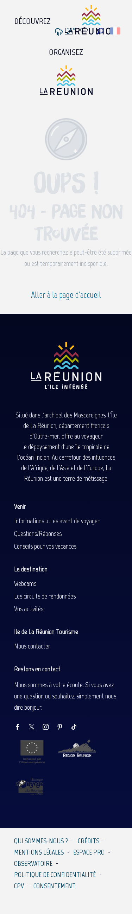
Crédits (88, 840)
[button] (100, 31)
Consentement (54, 885)
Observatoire (33, 863)
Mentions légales (39, 852)
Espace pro (89, 852)
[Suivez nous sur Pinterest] (63, 727)
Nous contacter (32, 646)
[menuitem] (32, 19)
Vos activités (28, 608)
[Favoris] (84, 31)
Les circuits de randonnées (45, 596)
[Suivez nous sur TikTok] (77, 727)
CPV (19, 885)
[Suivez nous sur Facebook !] (21, 727)
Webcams (25, 583)
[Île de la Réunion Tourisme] (66, 82)
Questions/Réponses (38, 533)
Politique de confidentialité (55, 874)
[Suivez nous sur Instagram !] (49, 727)
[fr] (115, 31)
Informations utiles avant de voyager (57, 520)
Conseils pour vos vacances (45, 546)
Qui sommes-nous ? (41, 840)
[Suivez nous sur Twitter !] (35, 727)
